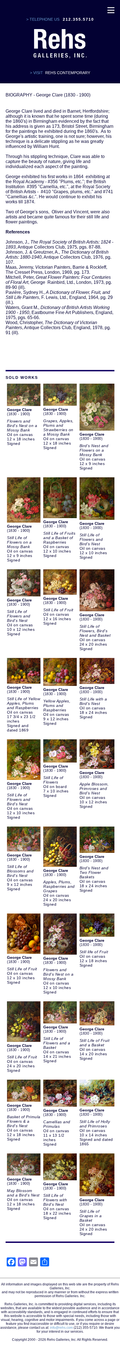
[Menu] (111, 10)
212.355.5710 (78, 19)
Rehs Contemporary (67, 72)
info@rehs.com (61, 1328)
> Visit (36, 72)
